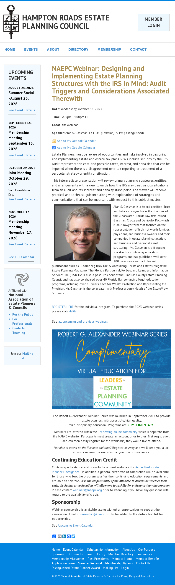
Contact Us (143, 563)
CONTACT (138, 49)
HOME (10, 49)
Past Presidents (98, 559)
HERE (72, 311)
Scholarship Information (103, 549)
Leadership (144, 554)
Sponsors (58, 554)
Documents (75, 554)
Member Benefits (148, 559)
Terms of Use (148, 576)
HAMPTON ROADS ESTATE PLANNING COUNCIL (66, 22)
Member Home (122, 559)
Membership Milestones (68, 559)
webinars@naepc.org (87, 490)
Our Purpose (146, 549)
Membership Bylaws (119, 563)
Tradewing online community (117, 432)
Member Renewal (90, 563)
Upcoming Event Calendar (76, 525)
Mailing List (110, 568)
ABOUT (53, 49)
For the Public (22, 314)
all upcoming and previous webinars (83, 321)
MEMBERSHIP (109, 49)
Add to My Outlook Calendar (76, 141)
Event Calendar (73, 549)
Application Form (63, 563)
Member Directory (121, 554)
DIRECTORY (78, 49)
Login (125, 568)
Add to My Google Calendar (76, 148)
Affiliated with (21, 299)
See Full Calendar (21, 257)
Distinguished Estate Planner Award (76, 568)
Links (89, 554)
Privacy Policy (128, 576)
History (100, 554)
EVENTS (31, 49)
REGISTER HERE (63, 307)
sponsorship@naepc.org (94, 514)
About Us (129, 549)
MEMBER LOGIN (153, 22)
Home (56, 549)
